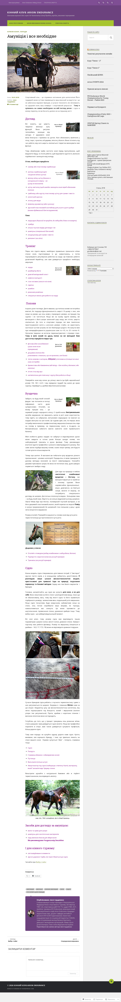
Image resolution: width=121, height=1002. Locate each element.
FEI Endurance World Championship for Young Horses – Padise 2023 (97, 98)
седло (68, 889)
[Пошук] (111, 38)
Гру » (91, 213)
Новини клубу (94, 49)
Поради (23, 32)
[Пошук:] (100, 38)
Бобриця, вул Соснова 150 (97, 247)
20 (108, 202)
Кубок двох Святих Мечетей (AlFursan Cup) (97, 155)
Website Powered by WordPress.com (20, 989)
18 (100, 202)
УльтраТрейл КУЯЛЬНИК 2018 (98, 175)
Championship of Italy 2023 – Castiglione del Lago (99, 115)
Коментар (73, 973)
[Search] (112, 2)
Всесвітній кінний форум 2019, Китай (98, 164)
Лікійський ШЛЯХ (95, 75)
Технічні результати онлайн (99, 54)
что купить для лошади (35, 892)
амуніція (39, 889)
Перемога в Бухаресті (96, 107)
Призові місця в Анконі (97, 89)
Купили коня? (13, 32)
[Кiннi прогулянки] (99, 2)
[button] (34, 533)
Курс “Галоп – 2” (94, 61)
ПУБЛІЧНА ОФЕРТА (50, 3)
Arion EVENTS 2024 (95, 82)
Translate (103, 271)
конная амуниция (51, 889)
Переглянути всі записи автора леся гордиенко (54, 927)
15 (89, 202)
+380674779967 (93, 249)
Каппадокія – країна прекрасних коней (99, 161)
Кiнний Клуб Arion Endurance (30, 12)
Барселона (91, 171)
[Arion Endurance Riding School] (103, 2)
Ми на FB (90, 137)
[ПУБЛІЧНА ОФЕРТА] (107, 2)
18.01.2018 (15, 97)
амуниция (30, 889)
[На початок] (111, 981)
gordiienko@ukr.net (94, 251)
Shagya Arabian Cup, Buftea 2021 (99, 167)
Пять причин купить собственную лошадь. (100, 178)
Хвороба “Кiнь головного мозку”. (99, 169)
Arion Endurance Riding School (31, 3)
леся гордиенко (11, 101)
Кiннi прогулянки (14, 3)
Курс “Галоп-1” (93, 68)
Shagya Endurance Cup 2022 (97, 158)
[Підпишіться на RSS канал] (88, 49)
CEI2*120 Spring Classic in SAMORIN (98, 124)
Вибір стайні (41, 862)
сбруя (62, 889)
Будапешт (91, 173)
